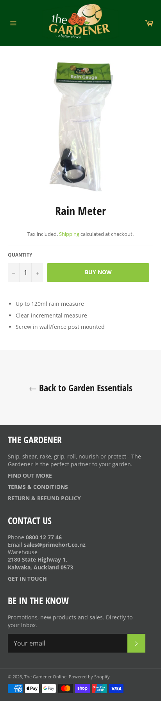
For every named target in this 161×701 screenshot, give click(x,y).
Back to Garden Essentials (84, 387)
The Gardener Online (45, 677)
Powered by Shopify (89, 677)
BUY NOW (98, 272)
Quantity (20, 255)
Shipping (69, 233)
